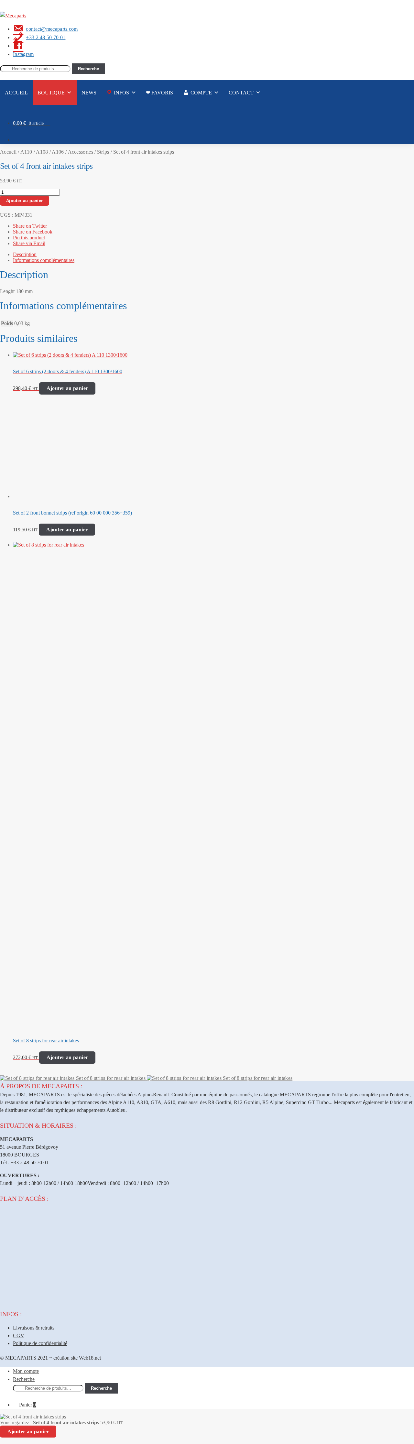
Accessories (80, 152)
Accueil (8, 152)
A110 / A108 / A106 (42, 152)
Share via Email (29, 243)
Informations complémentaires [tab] (43, 260)
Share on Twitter (30, 226)
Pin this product (29, 237)
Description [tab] (25, 254)
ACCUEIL (16, 92)
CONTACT (241, 92)
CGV (18, 1335)
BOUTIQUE (51, 92)
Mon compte (26, 1371)
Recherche (88, 68)
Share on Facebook (32, 231)
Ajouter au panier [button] (67, 388)
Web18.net (90, 1358)
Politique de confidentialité (40, 1343)
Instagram (23, 54)
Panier (27, 1404)
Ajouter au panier (24, 200)
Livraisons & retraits (33, 1327)
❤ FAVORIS (159, 92)
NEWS (89, 92)
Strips (103, 152)
